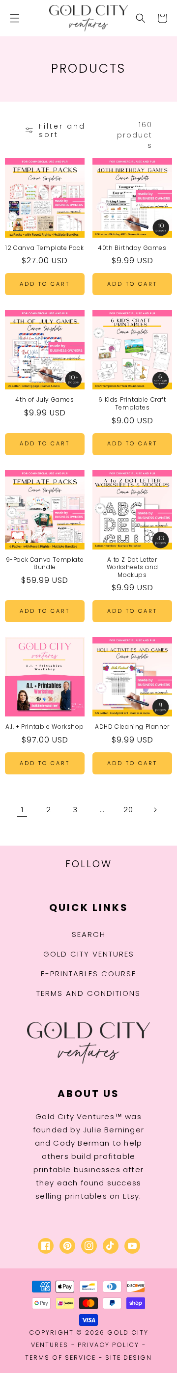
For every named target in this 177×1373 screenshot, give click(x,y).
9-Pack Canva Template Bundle (45, 563)
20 (128, 809)
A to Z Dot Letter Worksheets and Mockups (132, 567)
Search (89, 934)
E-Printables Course (88, 973)
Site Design (128, 1357)
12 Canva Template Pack (44, 248)
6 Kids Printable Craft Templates (132, 403)
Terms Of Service (60, 1357)
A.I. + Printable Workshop (44, 727)
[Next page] (155, 810)
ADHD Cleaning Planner (132, 727)
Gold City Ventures (88, 954)
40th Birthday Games (132, 248)
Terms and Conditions (88, 993)
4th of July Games (44, 400)
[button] (15, 18)
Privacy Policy (108, 1345)
